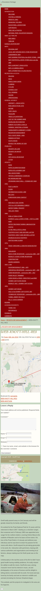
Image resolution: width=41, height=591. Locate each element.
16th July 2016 (13, 337)
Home (3, 320)
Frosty (6, 337)
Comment (4, 417)
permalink (13, 396)
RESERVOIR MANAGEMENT (16, 320)
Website (3, 442)
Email (3, 438)
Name (3, 434)
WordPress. (28, 461)
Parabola (20, 461)
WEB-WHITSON (6, 401)
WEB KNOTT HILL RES (9, 398)
